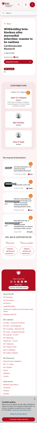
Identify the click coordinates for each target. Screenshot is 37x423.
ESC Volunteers (8, 344)
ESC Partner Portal (9, 347)
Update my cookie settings (18, 414)
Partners (6, 394)
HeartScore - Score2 (10, 341)
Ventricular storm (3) (22, 185)
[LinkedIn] (22, 281)
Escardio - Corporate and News (14, 323)
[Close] (34, 399)
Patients (6, 391)
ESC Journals (7, 367)
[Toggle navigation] (32, 4)
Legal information (9, 306)
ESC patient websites (10, 353)
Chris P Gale (18, 142)
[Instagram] (11, 281)
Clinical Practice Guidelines (12, 361)
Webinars (6, 373)
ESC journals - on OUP (10, 335)
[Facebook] (18, 281)
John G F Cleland (18, 97)
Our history (7, 303)
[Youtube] (25, 281)
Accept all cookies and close (19, 419)
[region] (18, 409)
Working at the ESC (10, 314)
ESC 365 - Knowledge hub (12, 326)
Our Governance (8, 300)
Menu (8, 13)
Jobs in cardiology (9, 350)
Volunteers (7, 388)
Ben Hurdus (18, 122)
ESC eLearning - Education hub (13, 329)
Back (9, 24)
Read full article (12, 62)
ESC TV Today (8, 364)
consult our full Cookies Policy (21, 410)
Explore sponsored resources (9, 251)
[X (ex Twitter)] (15, 281)
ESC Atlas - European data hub (13, 332)
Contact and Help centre (18, 287)
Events (5, 370)
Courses (6, 376)
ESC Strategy (8, 297)
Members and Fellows (10, 385)
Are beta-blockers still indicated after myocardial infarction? (22, 169)
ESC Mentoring (8, 338)
